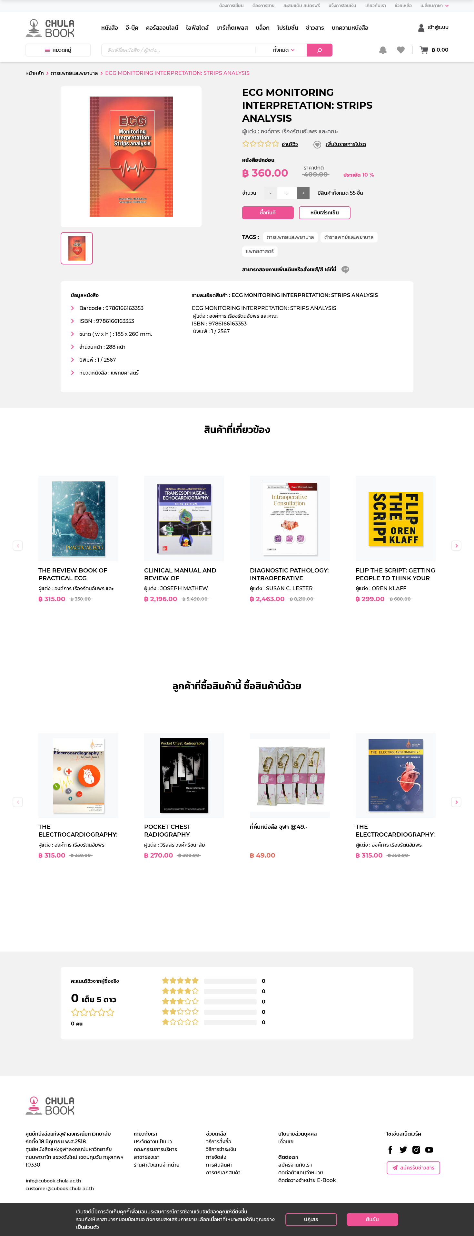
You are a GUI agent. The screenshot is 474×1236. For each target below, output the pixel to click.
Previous (18, 546)
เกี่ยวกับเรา (145, 1134)
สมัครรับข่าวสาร (417, 1168)
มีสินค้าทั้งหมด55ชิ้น (340, 193)
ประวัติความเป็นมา (153, 1141)
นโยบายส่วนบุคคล (297, 1134)
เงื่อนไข (285, 1141)
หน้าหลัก (34, 73)
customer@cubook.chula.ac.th (59, 1188)
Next (456, 546)
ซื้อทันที (268, 213)
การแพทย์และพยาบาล (290, 237)
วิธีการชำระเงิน (221, 1149)
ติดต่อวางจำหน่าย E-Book (307, 1180)
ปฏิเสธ (311, 1219)
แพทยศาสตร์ (260, 251)
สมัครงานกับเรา (295, 1165)
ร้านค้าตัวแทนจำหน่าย (157, 1165)
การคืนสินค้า (219, 1165)
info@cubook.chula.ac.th (53, 1180)
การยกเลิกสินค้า (223, 1172)
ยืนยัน (372, 1219)
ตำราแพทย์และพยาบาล (349, 237)
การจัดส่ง (216, 1157)
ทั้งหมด (281, 50)
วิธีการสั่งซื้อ (218, 1141)
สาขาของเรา (147, 1157)
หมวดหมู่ (62, 50)
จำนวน (249, 193)
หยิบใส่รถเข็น (325, 213)
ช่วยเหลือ (216, 1134)
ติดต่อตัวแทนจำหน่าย (300, 1172)
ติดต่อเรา (288, 1157)
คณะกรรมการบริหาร (155, 1149)
